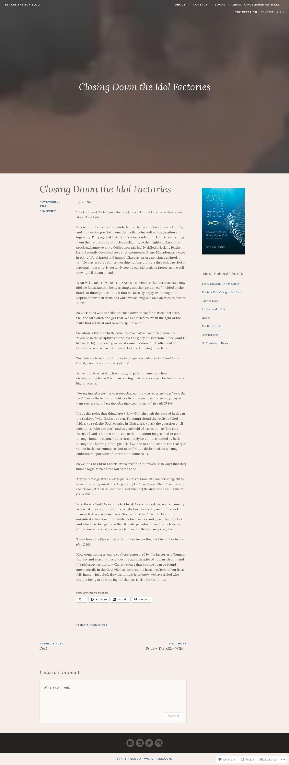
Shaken (206, 317)
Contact (200, 4)
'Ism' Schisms (210, 334)
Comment (173, 716)
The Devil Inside (211, 326)
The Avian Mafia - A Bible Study (220, 283)
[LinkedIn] (140, 741)
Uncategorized (98, 625)
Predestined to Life (214, 309)
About (180, 4)
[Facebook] (130, 741)
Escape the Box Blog (22, 4)
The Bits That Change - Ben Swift (222, 292)
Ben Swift (48, 211)
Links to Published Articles (256, 4)
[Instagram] (159, 741)
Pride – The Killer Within (166, 646)
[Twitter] (149, 741)
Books (220, 4)
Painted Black (210, 300)
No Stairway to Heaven (216, 343)
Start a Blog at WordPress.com (144, 758)
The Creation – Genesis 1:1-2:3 (259, 12)
